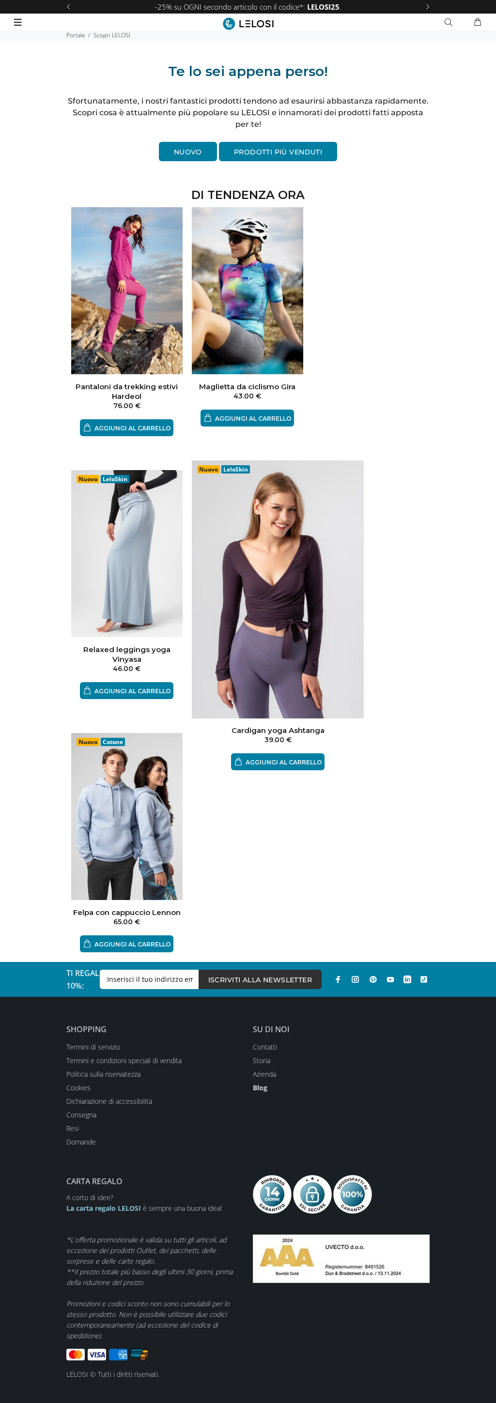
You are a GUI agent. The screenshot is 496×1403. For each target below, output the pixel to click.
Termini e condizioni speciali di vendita (124, 1060)
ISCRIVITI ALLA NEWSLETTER (260, 980)
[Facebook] (338, 979)
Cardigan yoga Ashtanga (278, 730)
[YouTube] (390, 979)
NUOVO (188, 152)
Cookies (78, 1087)
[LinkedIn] (407, 979)
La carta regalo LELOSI (103, 1208)
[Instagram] (355, 979)
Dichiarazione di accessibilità (109, 1101)
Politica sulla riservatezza (103, 1074)
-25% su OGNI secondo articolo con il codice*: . (248, 7)
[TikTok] (424, 979)
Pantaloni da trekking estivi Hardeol (127, 391)
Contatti (265, 1047)
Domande (81, 1141)
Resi (72, 1128)
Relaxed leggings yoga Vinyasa (126, 654)
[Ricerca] (450, 22)
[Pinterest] (373, 979)
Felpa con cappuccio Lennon (127, 912)
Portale (75, 35)
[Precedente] (68, 7)
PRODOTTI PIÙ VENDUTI (278, 152)
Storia (261, 1060)
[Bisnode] (341, 1258)
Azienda (264, 1074)
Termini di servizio (93, 1047)
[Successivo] (427, 7)
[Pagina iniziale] (248, 23)
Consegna (81, 1114)
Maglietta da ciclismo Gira (247, 386)
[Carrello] (477, 22)
